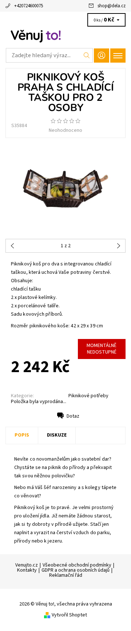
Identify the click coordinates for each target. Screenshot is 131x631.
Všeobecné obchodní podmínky (77, 565)
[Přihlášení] (101, 55)
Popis (22, 435)
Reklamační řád (65, 575)
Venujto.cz (26, 565)
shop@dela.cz (112, 6)
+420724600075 (28, 6)
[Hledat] (87, 55)
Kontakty (27, 570)
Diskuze (57, 435)
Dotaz (73, 416)
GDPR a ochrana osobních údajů (75, 570)
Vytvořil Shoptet (69, 615)
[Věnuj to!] (65, 35)
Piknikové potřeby (88, 395)
